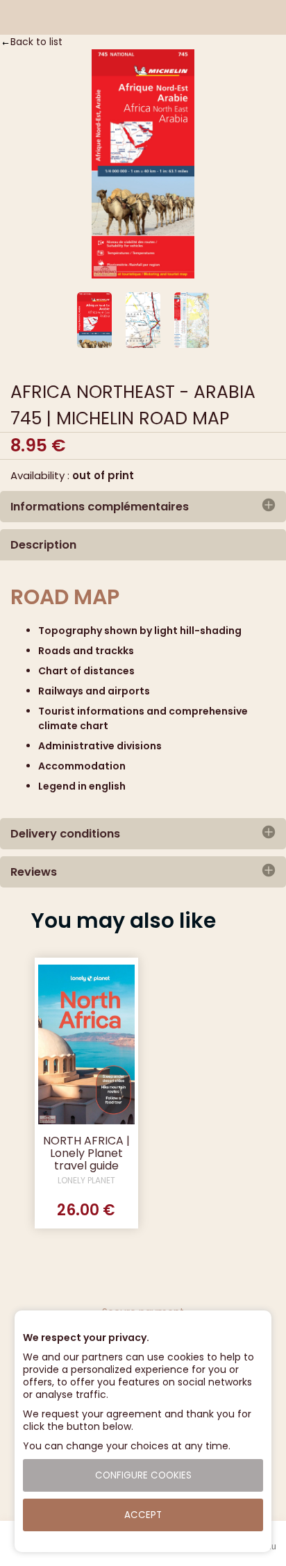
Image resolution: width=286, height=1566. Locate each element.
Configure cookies (143, 1475)
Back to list (36, 42)
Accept (143, 1515)
